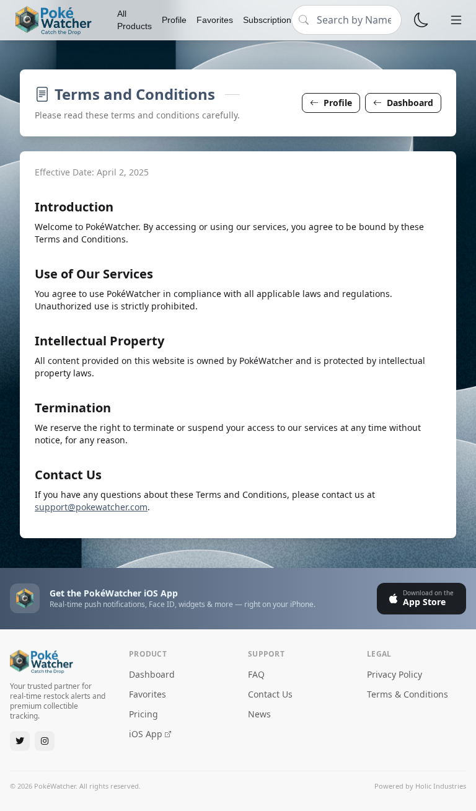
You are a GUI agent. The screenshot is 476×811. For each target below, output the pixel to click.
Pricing (143, 714)
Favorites (214, 20)
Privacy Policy (394, 674)
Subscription (267, 20)
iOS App (145, 734)
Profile (174, 20)
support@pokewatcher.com (91, 507)
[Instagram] (45, 741)
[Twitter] (20, 741)
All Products (134, 20)
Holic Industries (440, 786)
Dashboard (410, 103)
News (259, 714)
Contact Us (270, 694)
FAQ (256, 674)
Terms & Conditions (407, 694)
